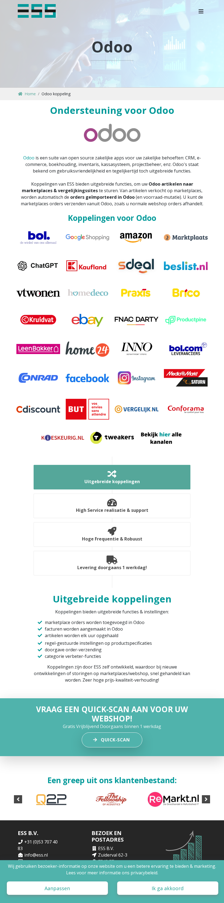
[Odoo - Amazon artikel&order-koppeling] (136, 237)
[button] (201, 11)
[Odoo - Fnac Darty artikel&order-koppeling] (136, 319)
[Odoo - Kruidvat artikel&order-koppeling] (38, 319)
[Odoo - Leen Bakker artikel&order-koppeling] (38, 349)
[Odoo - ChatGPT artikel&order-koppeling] (38, 265)
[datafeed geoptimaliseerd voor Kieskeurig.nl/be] (63, 438)
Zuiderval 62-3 (112, 855)
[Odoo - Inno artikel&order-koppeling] (136, 349)
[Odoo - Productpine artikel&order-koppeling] (186, 319)
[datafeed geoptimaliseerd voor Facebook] (87, 378)
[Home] (37, 11)
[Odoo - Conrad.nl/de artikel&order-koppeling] (38, 378)
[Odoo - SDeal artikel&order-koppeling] (136, 265)
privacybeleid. (144, 873)
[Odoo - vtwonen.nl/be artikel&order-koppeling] (38, 292)
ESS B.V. (106, 848)
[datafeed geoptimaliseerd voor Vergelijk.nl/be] (136, 409)
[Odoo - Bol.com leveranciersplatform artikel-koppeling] (186, 349)
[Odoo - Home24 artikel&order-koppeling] (87, 349)
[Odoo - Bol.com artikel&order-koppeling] (38, 237)
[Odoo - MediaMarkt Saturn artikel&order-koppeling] (186, 378)
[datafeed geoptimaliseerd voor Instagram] (136, 378)
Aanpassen (57, 888)
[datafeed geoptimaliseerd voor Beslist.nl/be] (186, 265)
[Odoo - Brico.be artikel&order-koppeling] (186, 292)
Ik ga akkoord (168, 888)
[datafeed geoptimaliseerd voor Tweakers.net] (112, 438)
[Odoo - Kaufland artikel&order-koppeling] (87, 265)
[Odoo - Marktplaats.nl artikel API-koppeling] (186, 237)
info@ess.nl (36, 855)
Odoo (28, 158)
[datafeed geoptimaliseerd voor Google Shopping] (87, 237)
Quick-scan (115, 740)
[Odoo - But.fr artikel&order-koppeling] (87, 409)
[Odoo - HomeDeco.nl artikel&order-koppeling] (87, 292)
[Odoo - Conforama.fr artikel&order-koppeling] (186, 409)
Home (30, 93)
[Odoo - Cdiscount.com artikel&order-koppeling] (38, 409)
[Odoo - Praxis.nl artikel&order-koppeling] (136, 292)
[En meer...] (161, 438)
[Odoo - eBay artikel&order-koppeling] (87, 319)
